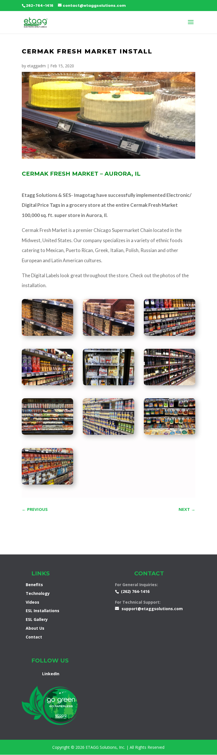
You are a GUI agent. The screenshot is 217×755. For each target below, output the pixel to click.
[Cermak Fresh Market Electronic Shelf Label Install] (47, 385)
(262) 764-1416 (135, 591)
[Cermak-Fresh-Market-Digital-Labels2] (47, 484)
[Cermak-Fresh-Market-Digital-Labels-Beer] (108, 385)
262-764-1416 (39, 5)
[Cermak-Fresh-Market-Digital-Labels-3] (47, 434)
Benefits (34, 584)
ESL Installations (42, 610)
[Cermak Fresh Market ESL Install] (47, 335)
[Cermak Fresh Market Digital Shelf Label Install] (108, 434)
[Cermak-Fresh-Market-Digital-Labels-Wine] (169, 385)
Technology (38, 593)
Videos (32, 602)
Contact (34, 637)
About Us (35, 628)
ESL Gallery (37, 619)
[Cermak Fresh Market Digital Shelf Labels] (108, 335)
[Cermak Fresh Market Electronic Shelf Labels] (169, 335)
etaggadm (36, 65)
